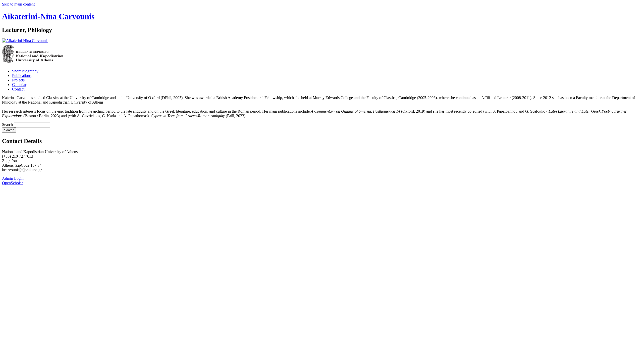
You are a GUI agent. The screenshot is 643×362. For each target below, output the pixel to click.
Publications (21, 75)
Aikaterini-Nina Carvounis (48, 16)
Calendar (19, 84)
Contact (18, 89)
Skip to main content (18, 4)
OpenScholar (12, 183)
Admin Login (13, 178)
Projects (18, 80)
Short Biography (25, 71)
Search (8, 124)
